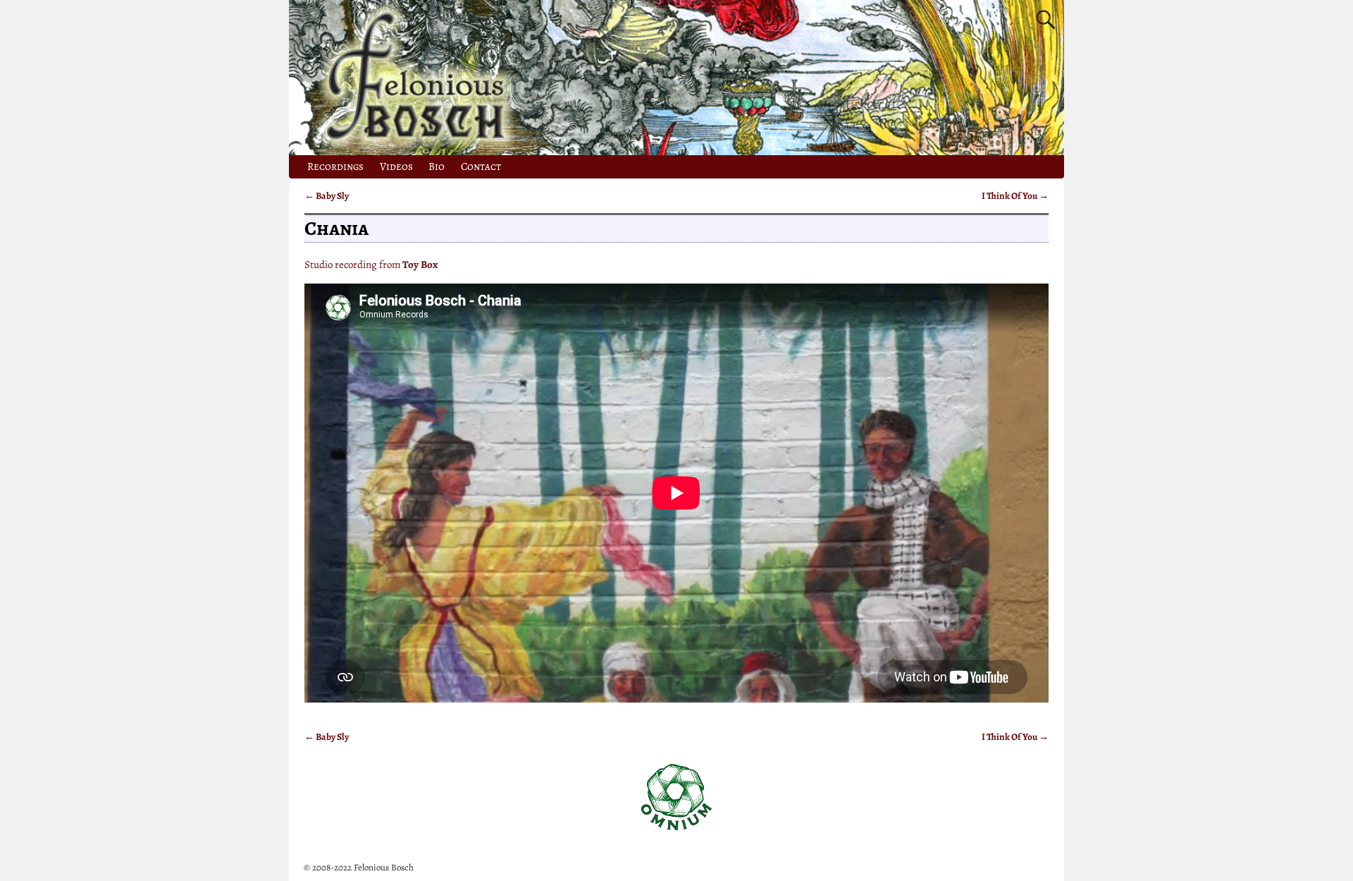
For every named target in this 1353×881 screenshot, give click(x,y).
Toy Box (420, 264)
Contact (481, 166)
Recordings (335, 166)
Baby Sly (326, 195)
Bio (436, 166)
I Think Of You (1015, 195)
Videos (396, 166)
